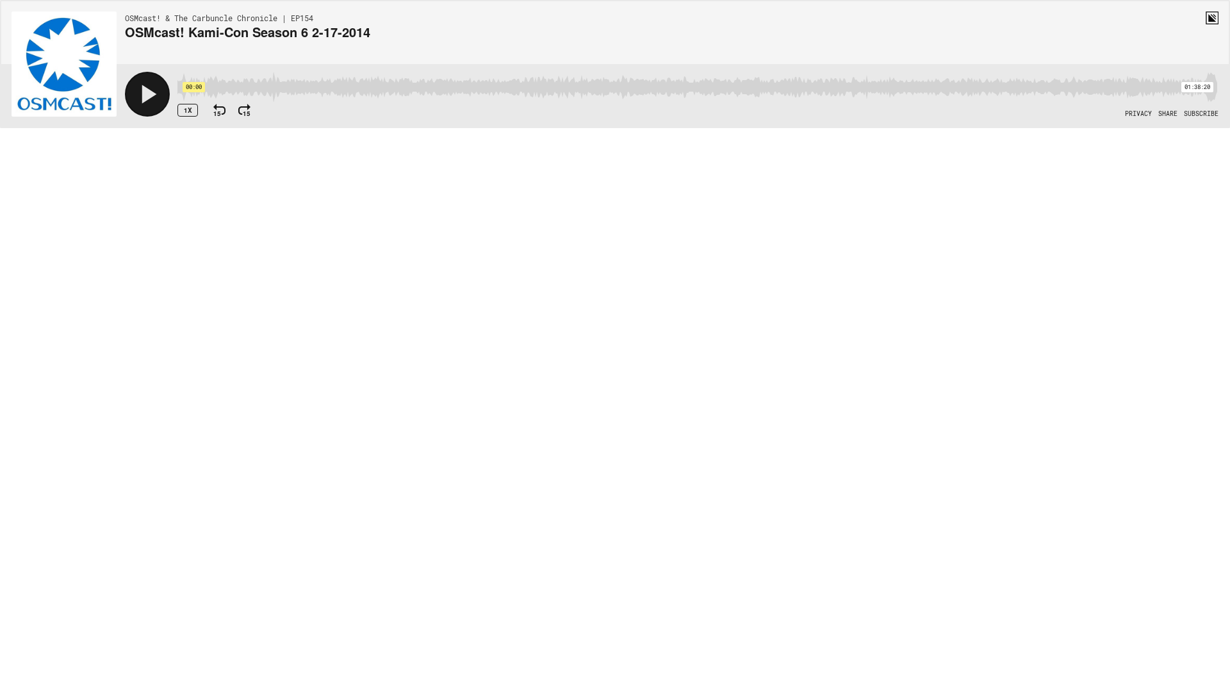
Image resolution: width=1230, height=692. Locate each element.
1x (188, 110)
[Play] (147, 94)
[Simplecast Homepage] (1212, 18)
